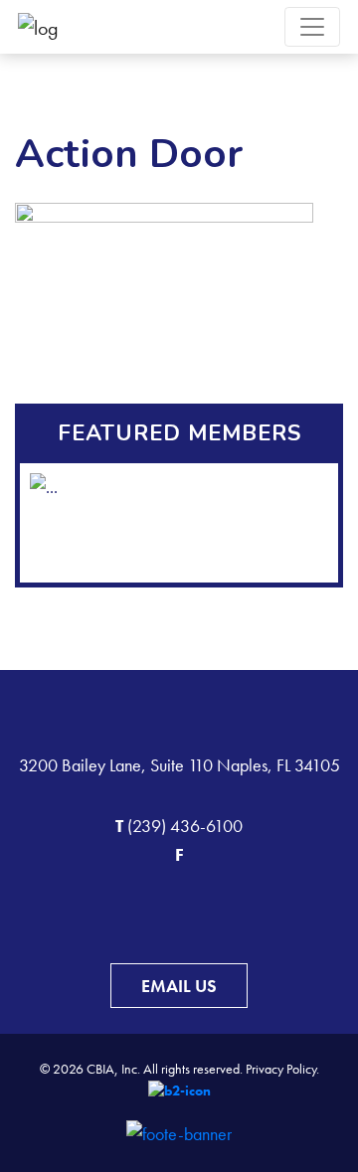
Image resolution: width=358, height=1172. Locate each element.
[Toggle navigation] (312, 27)
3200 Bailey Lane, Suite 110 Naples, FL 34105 (179, 764)
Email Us (179, 985)
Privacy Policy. (282, 1069)
